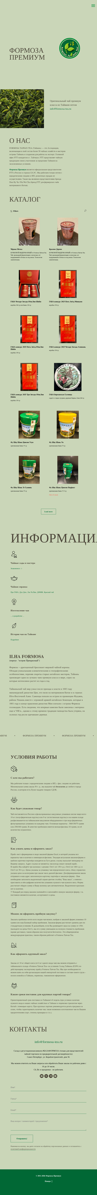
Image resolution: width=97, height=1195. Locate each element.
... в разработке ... (17, 616)
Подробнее (15, 639)
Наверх (48, 1181)
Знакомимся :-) (16, 568)
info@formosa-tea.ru (60, 108)
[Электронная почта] (42, 1076)
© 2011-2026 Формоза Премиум (48, 1175)
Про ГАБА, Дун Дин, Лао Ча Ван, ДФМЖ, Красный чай (32, 592)
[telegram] (51, 1076)
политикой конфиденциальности (23, 1149)
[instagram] (55, 1076)
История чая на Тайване (23, 634)
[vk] (46, 1076)
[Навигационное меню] (93, 5)
